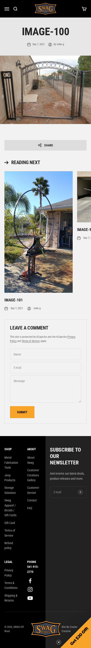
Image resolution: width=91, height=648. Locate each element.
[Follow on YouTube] (30, 598)
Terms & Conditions (10, 585)
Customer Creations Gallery (33, 475)
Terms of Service (31, 341)
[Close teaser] (59, 642)
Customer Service (33, 490)
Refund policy (8, 545)
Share (48, 145)
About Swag (30, 460)
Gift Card (9, 523)
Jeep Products (9, 477)
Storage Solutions (10, 490)
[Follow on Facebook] (30, 581)
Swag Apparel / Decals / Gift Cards (10, 508)
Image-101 (13, 300)
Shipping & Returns (10, 598)
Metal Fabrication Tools (11, 462)
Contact (32, 500)
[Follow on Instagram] (30, 589)
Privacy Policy (8, 572)
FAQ (29, 508)
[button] (75, 632)
